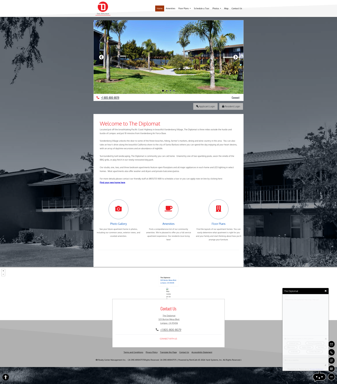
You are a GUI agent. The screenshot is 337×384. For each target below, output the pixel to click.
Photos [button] (215, 8)
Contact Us (237, 8)
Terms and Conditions (133, 352)
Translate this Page (168, 352)
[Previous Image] (101, 57)
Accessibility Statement (202, 352)
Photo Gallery (118, 223)
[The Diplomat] (168, 294)
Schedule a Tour (201, 8)
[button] (319, 376)
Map (226, 8)
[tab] (163, 91)
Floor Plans (219, 223)
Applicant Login (208, 106)
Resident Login (233, 106)
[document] (168, 294)
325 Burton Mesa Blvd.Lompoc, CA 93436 (168, 281)
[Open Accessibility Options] (5, 377)
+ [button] (3, 271)
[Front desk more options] (331, 377)
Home (160, 8)
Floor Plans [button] (183, 8)
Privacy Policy (152, 352)
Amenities (170, 8)
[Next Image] (235, 57)
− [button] (3, 274)
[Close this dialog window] (325, 291)
